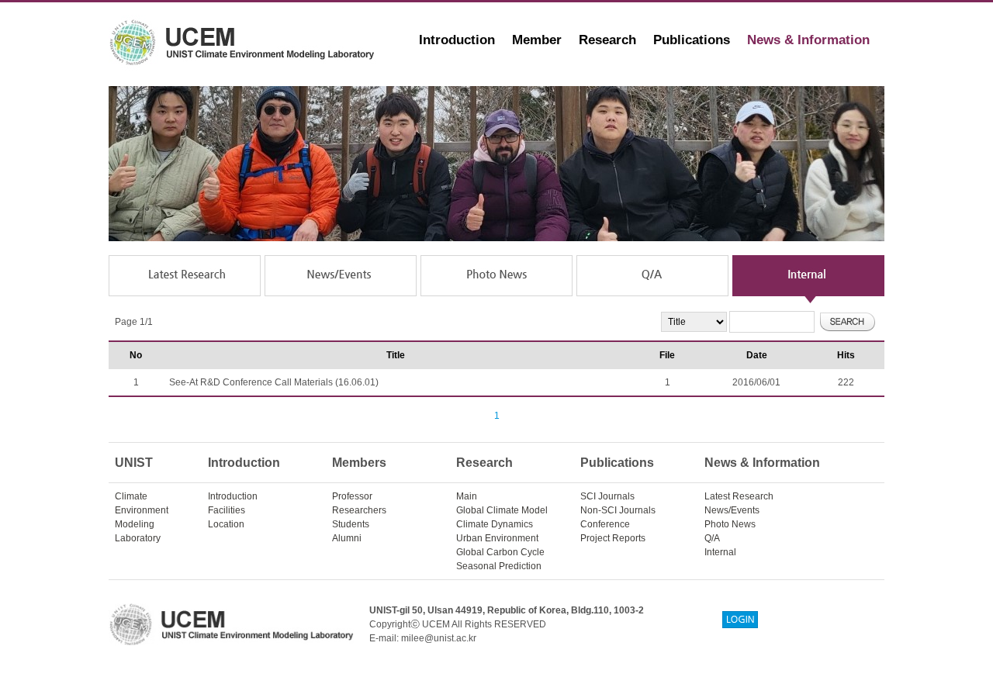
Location (226, 524)
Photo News (730, 524)
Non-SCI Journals (618, 510)
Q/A (712, 538)
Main (466, 496)
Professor (352, 496)
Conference (605, 524)
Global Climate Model (502, 510)
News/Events (731, 510)
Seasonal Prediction (498, 566)
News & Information (808, 40)
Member (537, 40)
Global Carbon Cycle (500, 552)
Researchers (359, 510)
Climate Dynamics (494, 524)
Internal (720, 552)
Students (350, 524)
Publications (691, 40)
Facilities (226, 510)
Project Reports (612, 538)
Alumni (347, 538)
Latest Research (738, 496)
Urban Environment (497, 538)
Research (607, 40)
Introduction (457, 40)
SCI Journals (607, 496)
